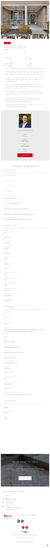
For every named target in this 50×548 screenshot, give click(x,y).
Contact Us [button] (25, 478)
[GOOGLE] (26, 527)
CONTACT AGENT (25, 155)
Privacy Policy (30, 542)
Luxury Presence (33, 534)
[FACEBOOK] (23, 527)
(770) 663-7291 (33, 515)
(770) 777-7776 (25, 141)
